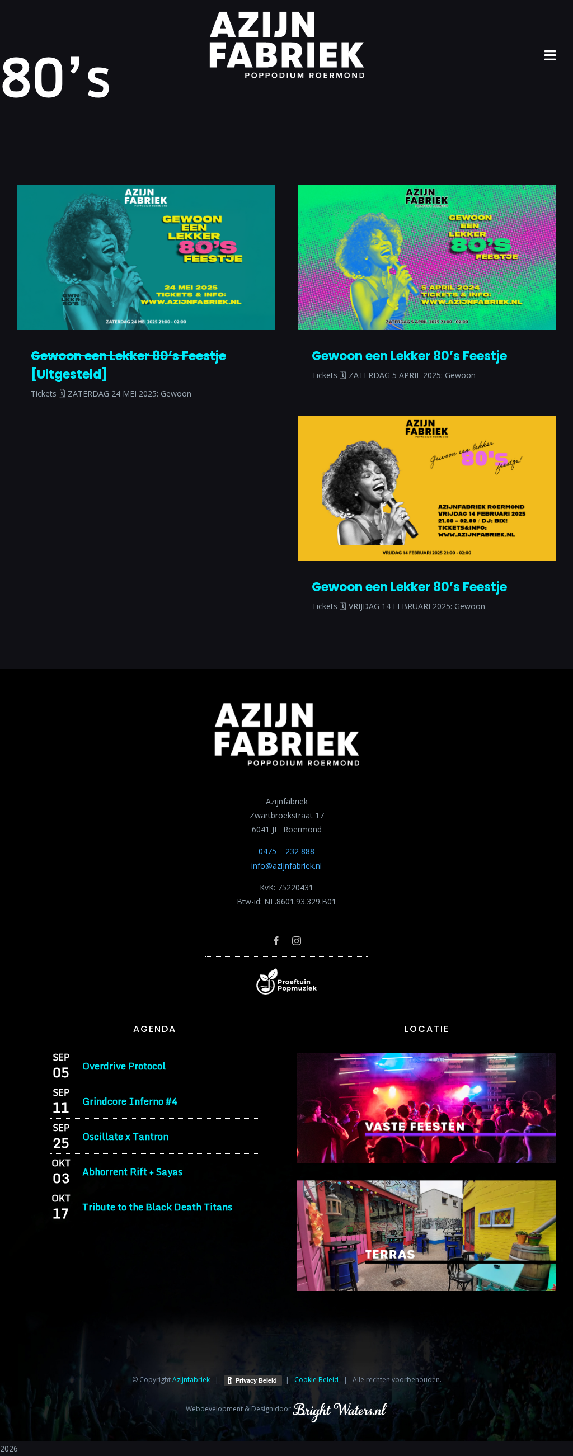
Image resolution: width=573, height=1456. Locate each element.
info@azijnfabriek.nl (286, 865)
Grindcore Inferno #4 (129, 1101)
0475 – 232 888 (286, 851)
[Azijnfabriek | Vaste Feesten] (426, 1056)
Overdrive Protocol (124, 1065)
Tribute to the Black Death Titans (157, 1206)
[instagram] (296, 940)
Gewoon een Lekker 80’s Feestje (409, 356)
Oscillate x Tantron (125, 1136)
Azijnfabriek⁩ (191, 1379)
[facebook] (276, 940)
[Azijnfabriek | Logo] (286, 15)
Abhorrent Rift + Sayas (132, 1171)
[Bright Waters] (340, 1408)
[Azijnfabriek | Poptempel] (286, 972)
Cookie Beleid (316, 1379)
